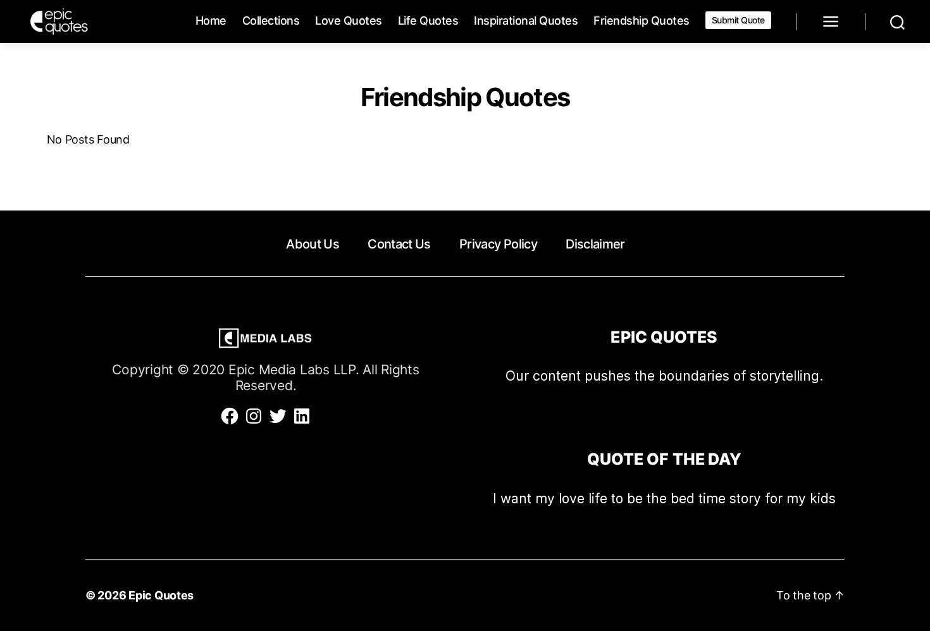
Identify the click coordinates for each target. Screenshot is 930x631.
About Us (312, 244)
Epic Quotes (161, 595)
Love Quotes (348, 20)
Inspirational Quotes (526, 20)
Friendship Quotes (641, 20)
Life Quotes (428, 20)
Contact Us (399, 244)
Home (210, 20)
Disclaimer (595, 244)
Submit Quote (738, 20)
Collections (271, 20)
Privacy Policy (498, 244)
